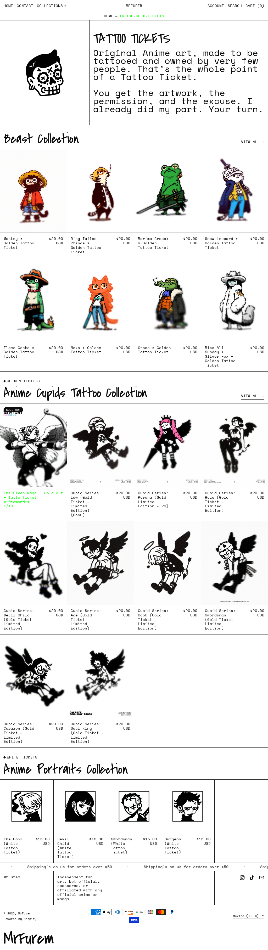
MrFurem (134, 5)
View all (250, 142)
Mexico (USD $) (247, 916)
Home (108, 16)
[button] (235, 6)
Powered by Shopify (20, 919)
